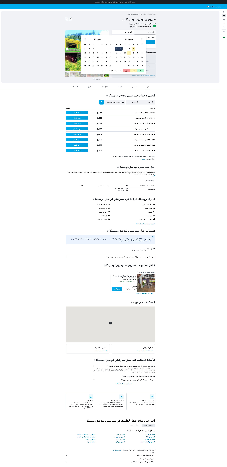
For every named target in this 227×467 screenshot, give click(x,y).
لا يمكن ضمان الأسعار (117, 450)
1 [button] (133, 49)
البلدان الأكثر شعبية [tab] (148, 425)
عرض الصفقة (116, 289)
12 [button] (116, 53)
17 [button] (125, 57)
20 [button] (142, 61)
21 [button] (138, 61)
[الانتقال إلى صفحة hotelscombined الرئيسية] (214, 6)
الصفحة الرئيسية (152, 14)
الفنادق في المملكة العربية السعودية (86, 434)
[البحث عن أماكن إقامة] (224, 16)
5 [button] (116, 49)
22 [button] (133, 61)
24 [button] (125, 61)
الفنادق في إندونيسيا (120, 437)
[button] (2, 2)
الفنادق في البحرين (150, 439)
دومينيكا (144, 14)
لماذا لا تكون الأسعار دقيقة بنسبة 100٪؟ (142, 462)
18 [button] (120, 57)
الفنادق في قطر (121, 434)
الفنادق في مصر (121, 439)
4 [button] (120, 49)
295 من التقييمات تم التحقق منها (139, 26)
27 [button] (142, 66)
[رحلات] (224, 32)
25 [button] (120, 61)
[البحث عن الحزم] (224, 23)
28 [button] (138, 66)
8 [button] (133, 53)
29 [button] (133, 66)
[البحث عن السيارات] (224, 19)
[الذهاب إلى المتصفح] (224, 27)
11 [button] (120, 53)
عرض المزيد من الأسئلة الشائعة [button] (124, 383)
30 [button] (129, 66)
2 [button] (129, 49)
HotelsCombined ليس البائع (145, 455)
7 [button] (137, 53)
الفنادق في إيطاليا (120, 442)
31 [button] (85, 66)
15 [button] (133, 57)
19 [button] (116, 57)
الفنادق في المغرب (150, 434)
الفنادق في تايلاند (91, 442)
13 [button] (142, 57)
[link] (145, 293)
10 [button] (125, 53)
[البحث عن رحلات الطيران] (224, 12)
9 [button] (129, 53)
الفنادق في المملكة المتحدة (148, 442)
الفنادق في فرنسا (90, 439)
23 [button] (129, 61)
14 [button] (138, 57)
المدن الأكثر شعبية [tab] (135, 425)
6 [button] (102, 53)
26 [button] (116, 61)
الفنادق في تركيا (150, 437)
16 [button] (129, 57)
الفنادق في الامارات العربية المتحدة (86, 437)
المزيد (153, 176)
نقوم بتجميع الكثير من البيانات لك (144, 459)
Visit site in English (101, 2)
